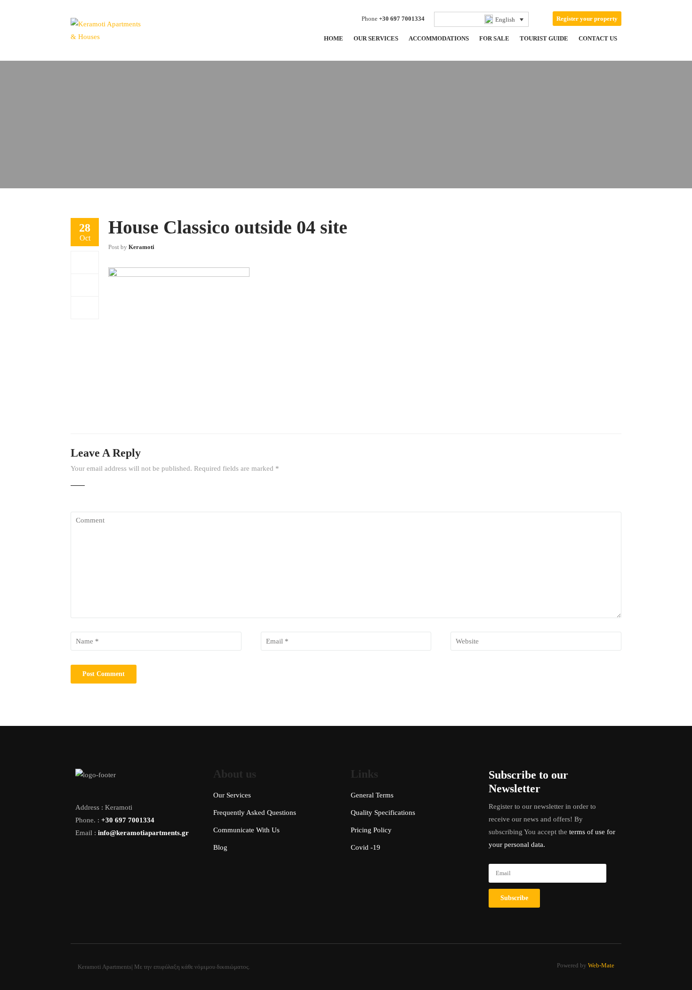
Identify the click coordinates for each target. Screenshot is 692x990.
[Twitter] (85, 285)
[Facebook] (85, 262)
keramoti (141, 246)
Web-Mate (601, 965)
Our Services (232, 795)
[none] (481, 19)
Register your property (587, 18)
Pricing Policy (371, 830)
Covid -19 (365, 847)
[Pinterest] (85, 307)
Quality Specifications (383, 812)
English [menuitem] (505, 19)
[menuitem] (481, 19)
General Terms (372, 795)
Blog (220, 847)
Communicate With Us (246, 830)
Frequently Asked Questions (254, 812)
